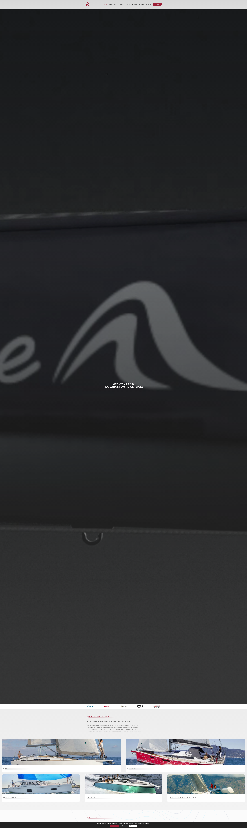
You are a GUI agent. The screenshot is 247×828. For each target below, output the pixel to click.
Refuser (124, 826)
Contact (157, 4)
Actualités (148, 4)
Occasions (120, 4)
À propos (141, 4)
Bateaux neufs (112, 4)
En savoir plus (133, 826)
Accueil (105, 4)
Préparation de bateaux (131, 4)
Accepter (114, 826)
